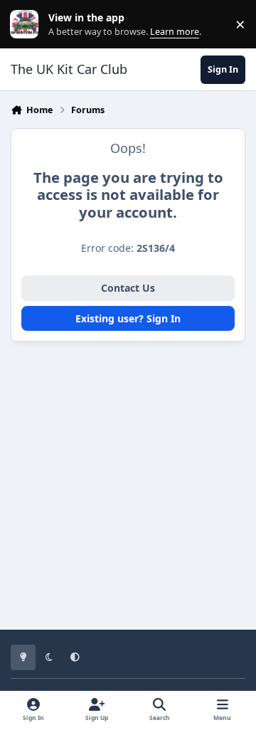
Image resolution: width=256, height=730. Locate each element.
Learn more (27, 24)
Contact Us (128, 288)
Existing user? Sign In (128, 318)
